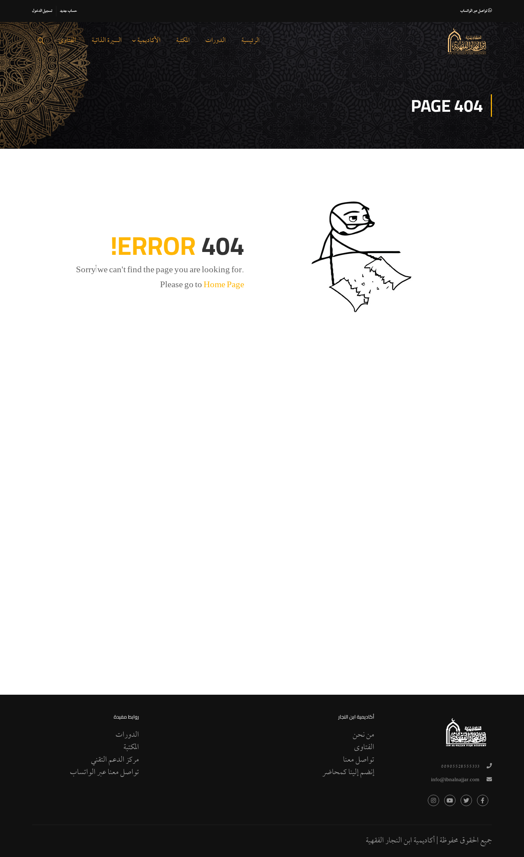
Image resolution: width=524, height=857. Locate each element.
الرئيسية (250, 40)
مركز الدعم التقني (115, 760)
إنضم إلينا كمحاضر (348, 772)
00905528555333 (460, 767)
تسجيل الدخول (42, 11)
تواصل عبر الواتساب (474, 11)
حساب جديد (68, 11)
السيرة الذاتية (107, 40)
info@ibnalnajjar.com (455, 780)
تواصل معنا (358, 760)
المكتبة (183, 40)
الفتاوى (67, 40)
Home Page (224, 285)
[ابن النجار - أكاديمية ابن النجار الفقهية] (467, 41)
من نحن (363, 735)
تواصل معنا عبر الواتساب (104, 772)
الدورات (215, 40)
